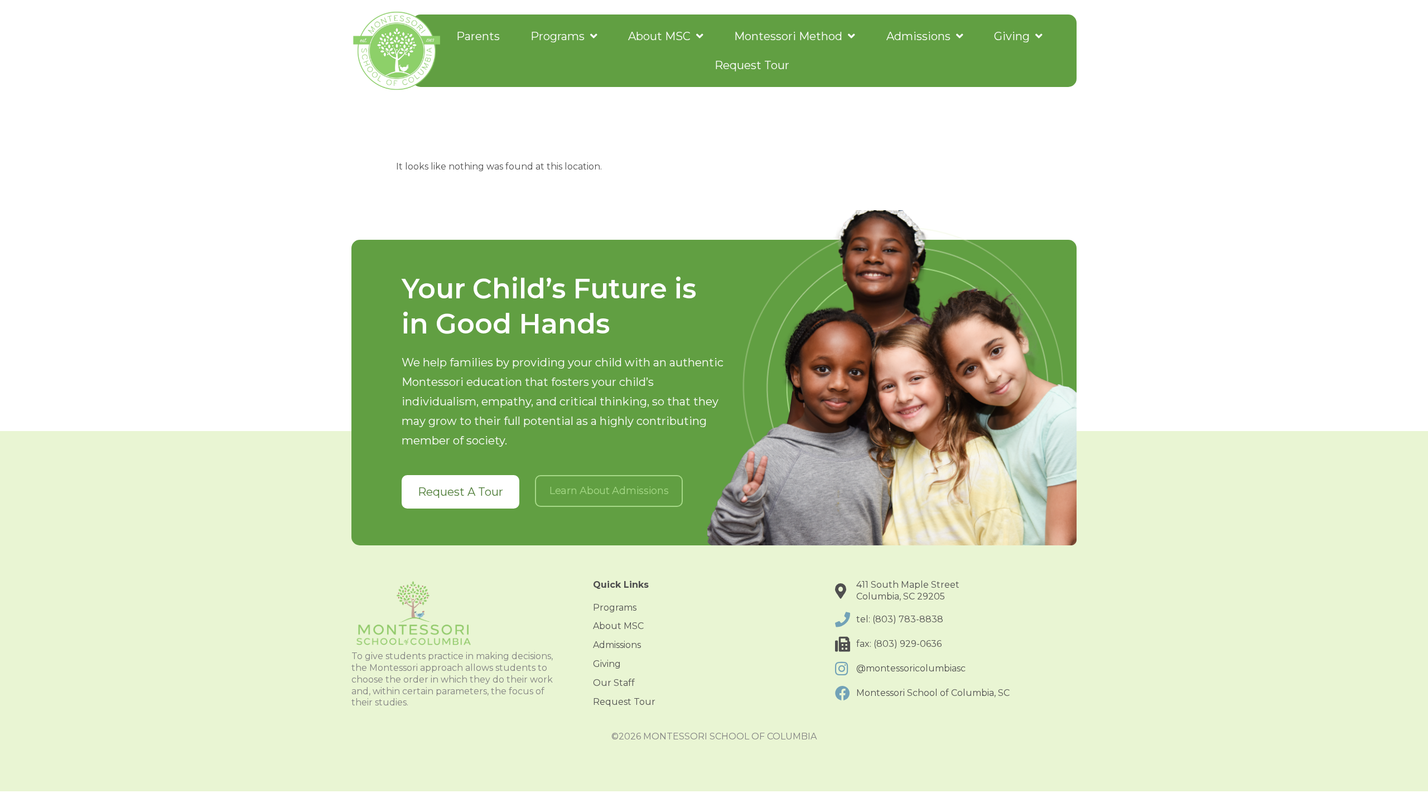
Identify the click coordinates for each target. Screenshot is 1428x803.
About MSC (659, 36)
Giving (1012, 36)
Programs (557, 36)
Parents (478, 36)
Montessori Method (788, 36)
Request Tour (752, 65)
